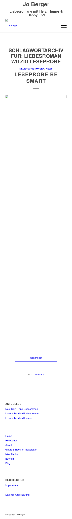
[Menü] (62, 25)
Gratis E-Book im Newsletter (21, 449)
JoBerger (38, 374)
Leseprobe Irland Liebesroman (22, 413)
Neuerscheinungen (31, 68)
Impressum (11, 485)
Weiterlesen (36, 357)
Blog (7, 463)
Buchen (9, 458)
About (8, 445)
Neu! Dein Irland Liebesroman (21, 409)
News (49, 68)
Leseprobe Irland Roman (18, 418)
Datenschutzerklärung (17, 494)
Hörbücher (11, 440)
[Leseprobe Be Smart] (36, 221)
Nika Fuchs (11, 454)
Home (8, 436)
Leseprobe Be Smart (36, 77)
